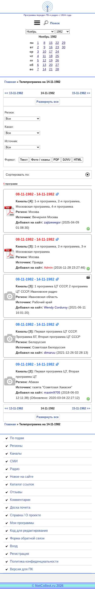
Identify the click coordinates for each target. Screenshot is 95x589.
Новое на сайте (21, 476)
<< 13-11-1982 (14, 93)
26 (57, 60)
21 (51, 69)
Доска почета (20, 507)
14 (44, 69)
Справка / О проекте (25, 515)
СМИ (14, 461)
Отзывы (16, 492)
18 (51, 56)
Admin (48, 267)
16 (51, 47)
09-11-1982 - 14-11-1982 (35, 364)
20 (51, 65)
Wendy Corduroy (56, 307)
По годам (17, 438)
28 (57, 69)
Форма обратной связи (27, 538)
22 (57, 43)
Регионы (16, 446)
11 (44, 56)
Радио (14, 469)
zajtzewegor (52, 222)
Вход (14, 546)
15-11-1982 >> (81, 93)
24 (57, 51)
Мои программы (22, 523)
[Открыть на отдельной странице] (57, 194)
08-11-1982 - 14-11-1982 (35, 194)
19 (51, 60)
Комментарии (20, 500)
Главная (10, 82)
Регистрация (19, 554)
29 (63, 43)
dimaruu (49, 352)
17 (51, 51)
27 (57, 65)
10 (44, 51)
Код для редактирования (29, 530)
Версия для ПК (21, 569)
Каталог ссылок (22, 484)
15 (51, 43)
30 (63, 47)
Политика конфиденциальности (34, 561)
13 (44, 65)
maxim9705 (52, 392)
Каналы (16, 453)
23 (57, 47)
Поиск (55, 23)
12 (44, 60)
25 (57, 56)
